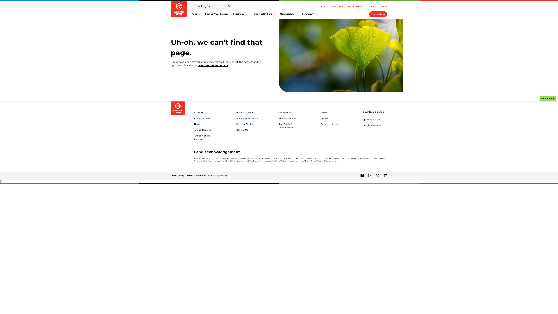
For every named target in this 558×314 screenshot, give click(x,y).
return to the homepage (213, 65)
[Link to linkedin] (385, 175)
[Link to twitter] (377, 175)
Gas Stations (285, 112)
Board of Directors (246, 112)
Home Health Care (262, 14)
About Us (199, 112)
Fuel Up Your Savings (216, 14)
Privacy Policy (177, 175)
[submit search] (229, 6)
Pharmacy (238, 14)
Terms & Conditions (196, 175)
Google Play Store (372, 125)
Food (194, 14)
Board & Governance (247, 118)
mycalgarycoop (355, 6)
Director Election (245, 124)
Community (308, 14)
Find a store (378, 14)
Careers (372, 6)
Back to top (549, 98)
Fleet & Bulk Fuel (287, 118)
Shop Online (337, 6)
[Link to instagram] (369, 175)
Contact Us (242, 130)
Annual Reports (202, 130)
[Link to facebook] (362, 175)
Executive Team (202, 118)
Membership (287, 14)
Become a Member (331, 124)
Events (383, 6)
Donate (324, 118)
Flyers (324, 6)
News (197, 124)
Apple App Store (371, 119)
